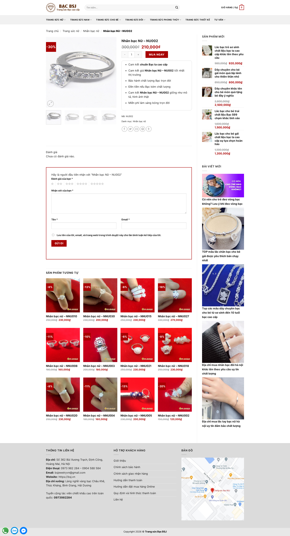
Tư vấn (218, 20)
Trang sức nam (79, 20)
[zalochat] (14, 530)
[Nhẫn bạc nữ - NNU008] (63, 345)
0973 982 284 (70, 468)
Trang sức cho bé (107, 20)
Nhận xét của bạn (62, 190)
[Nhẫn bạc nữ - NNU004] (100, 395)
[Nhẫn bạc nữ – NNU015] (137, 295)
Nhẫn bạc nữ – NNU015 (136, 316)
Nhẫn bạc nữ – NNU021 (135, 366)
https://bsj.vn (67, 476)
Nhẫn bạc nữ (91, 31)
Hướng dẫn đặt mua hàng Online (134, 486)
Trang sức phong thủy (164, 20)
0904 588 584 (91, 468)
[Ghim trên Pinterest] (142, 129)
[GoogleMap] (212, 488)
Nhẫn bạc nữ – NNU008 (62, 366)
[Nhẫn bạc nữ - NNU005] (137, 395)
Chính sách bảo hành (127, 467)
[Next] (111, 72)
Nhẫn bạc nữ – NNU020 (61, 415)
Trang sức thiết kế (197, 20)
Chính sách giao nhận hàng (131, 473)
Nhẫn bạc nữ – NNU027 (173, 316)
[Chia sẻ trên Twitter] (130, 129)
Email (126, 219)
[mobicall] (5, 530)
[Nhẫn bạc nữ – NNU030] (100, 295)
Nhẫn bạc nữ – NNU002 (173, 415)
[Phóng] (50, 103)
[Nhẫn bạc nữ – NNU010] (63, 295)
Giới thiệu (120, 460)
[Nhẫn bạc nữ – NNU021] (137, 345)
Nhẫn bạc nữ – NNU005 (136, 415)
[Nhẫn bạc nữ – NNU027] (175, 295)
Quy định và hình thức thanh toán (135, 493)
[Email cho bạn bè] (136, 129)
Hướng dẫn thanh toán (128, 480)
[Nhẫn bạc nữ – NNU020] (63, 395)
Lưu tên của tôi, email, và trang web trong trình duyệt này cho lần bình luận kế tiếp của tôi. (109, 235)
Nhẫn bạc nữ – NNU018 (173, 366)
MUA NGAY (157, 54)
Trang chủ (52, 31)
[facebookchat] (23, 530)
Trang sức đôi (134, 20)
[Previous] (52, 72)
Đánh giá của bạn (62, 178)
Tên (54, 219)
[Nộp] (177, 7)
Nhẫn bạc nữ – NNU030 (99, 316)
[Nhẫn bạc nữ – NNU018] (175, 345)
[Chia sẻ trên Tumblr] (149, 129)
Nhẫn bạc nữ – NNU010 (61, 316)
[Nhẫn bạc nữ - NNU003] (100, 345)
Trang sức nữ (54, 20)
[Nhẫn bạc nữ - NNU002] (175, 395)
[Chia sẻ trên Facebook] (124, 129)
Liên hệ (118, 499)
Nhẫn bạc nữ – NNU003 (99, 366)
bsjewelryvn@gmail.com (70, 472)
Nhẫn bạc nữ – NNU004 (99, 415)
